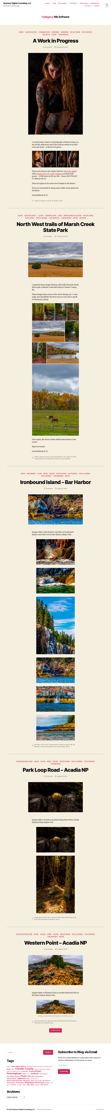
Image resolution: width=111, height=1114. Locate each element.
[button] (37, 159)
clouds (41, 215)
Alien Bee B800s (70, 171)
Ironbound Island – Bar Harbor (55, 482)
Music (33, 1080)
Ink (52, 201)
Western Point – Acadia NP (55, 943)
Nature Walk (38, 1080)
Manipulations (94, 3)
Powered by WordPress (44, 1109)
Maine (45, 473)
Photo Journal (41, 218)
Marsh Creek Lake (35, 1078)
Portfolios (73, 3)
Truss (24, 1085)
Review (47, 1082)
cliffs (42, 744)
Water (75, 218)
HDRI (32, 1076)
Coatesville (24, 1071)
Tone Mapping (63, 34)
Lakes (60, 215)
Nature (52, 473)
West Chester (44, 1084)
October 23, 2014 (62, 236)
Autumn (36, 457)
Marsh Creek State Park (73, 215)
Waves (68, 746)
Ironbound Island (54, 744)
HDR (29, 1076)
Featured (44, 1073)
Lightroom (69, 457)
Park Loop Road (42, 919)
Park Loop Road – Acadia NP (55, 770)
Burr (13, 1069)
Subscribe (64, 1071)
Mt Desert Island (63, 1021)
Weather (82, 218)
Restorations (84, 3)
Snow (51, 1082)
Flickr (39, 473)
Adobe (21, 32)
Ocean (42, 746)
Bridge (9, 1069)
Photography (62, 3)
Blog (54, 3)
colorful (48, 201)
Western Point (49, 1023)
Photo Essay (29, 218)
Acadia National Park (24, 761)
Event (24, 1074)
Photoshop (56, 459)
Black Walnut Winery (19, 1066)
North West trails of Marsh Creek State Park (56, 227)
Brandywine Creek (31, 1066)
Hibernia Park (39, 1076)
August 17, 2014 (62, 949)
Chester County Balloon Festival (13, 1071)
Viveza (63, 459)
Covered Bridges (35, 1071)
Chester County (31, 32)
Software (13, 1084)
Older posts (55, 1030)
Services (87, 6)
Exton (28, 1073)
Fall (64, 457)
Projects (46, 34)
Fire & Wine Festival (13, 1076)
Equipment (55, 32)
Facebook (35, 1074)
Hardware (65, 32)
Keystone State (11, 1078)
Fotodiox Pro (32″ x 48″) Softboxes (49, 174)
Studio (53, 34)
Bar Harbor (31, 473)
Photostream (39, 1083)
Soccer (8, 1084)
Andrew (49, 47)
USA (42, 1023)
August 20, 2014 (62, 776)
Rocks (54, 746)
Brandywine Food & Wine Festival (44, 1066)
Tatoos (61, 201)
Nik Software (75, 32)
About (47, 3)
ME (71, 744)
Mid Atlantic (26, 1080)
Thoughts (19, 1084)
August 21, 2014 (62, 488)
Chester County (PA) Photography (42, 1069)
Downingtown (44, 32)
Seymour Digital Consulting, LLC (17, 3)
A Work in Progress (55, 41)
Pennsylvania (11, 1082)
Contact (96, 6)
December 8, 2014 (62, 47)
